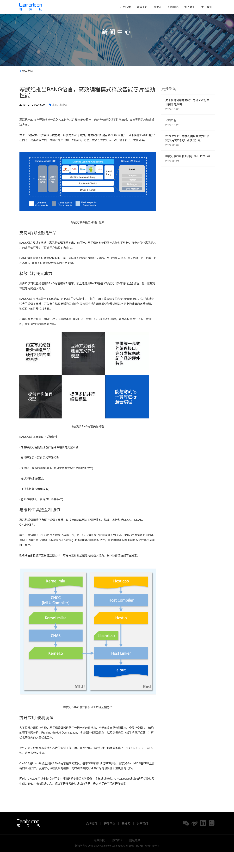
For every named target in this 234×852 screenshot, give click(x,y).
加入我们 (189, 7)
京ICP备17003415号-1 (147, 845)
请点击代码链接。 (36, 753)
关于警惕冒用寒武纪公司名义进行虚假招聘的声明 (187, 104)
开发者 (157, 7)
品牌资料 (91, 823)
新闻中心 (173, 7)
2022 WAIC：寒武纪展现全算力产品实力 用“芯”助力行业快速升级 (187, 140)
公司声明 (172, 122)
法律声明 (117, 840)
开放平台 (142, 7)
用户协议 (99, 840)
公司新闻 (27, 71)
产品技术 (125, 7)
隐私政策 (134, 840)
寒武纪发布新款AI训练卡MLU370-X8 (187, 158)
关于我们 (206, 7)
